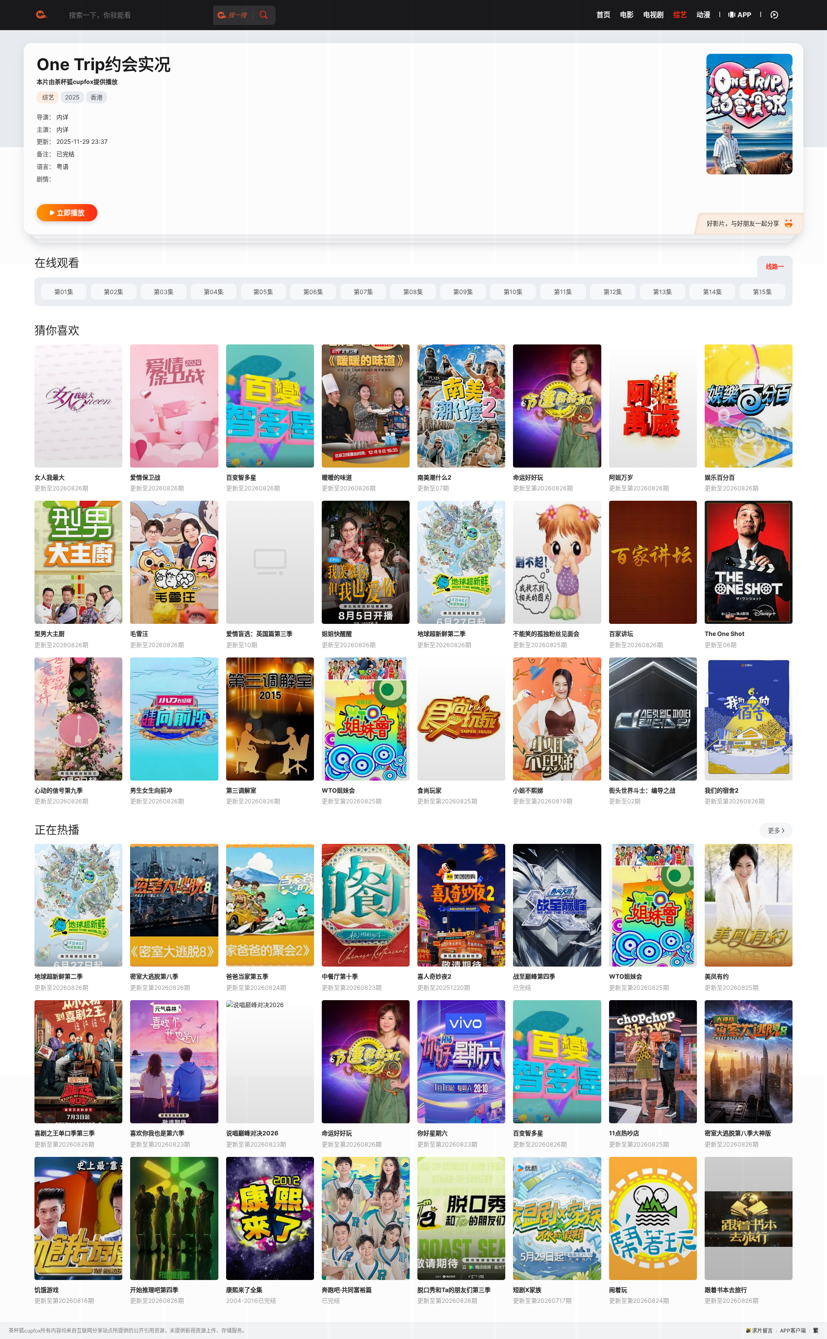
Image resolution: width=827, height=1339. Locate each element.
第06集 (313, 291)
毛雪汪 (139, 633)
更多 (774, 830)
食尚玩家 (429, 790)
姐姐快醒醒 (337, 633)
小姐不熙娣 (528, 790)
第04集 (214, 291)
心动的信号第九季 (58, 790)
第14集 (712, 291)
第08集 (413, 291)
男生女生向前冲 (151, 790)
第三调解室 (241, 790)
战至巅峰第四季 (534, 976)
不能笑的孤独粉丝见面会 (546, 633)
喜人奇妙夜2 (434, 976)
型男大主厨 (49, 633)
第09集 (463, 291)
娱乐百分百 (720, 477)
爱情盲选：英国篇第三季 (259, 633)
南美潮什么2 (434, 477)
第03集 (164, 291)
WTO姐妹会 (338, 790)
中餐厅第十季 (340, 976)
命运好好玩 (528, 477)
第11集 (563, 291)
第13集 (662, 291)
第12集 (612, 291)
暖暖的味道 (337, 477)
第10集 (513, 291)
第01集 (63, 291)
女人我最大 (49, 477)
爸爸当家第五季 (247, 976)
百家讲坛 (621, 633)
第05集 (263, 291)
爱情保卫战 (145, 477)
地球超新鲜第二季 (441, 633)
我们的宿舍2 (722, 790)
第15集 (762, 291)
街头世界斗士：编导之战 (642, 790)
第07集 (363, 291)
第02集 (113, 291)
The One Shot (724, 633)
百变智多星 (241, 477)
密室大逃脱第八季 (154, 976)
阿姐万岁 (621, 477)
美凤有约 (717, 976)
